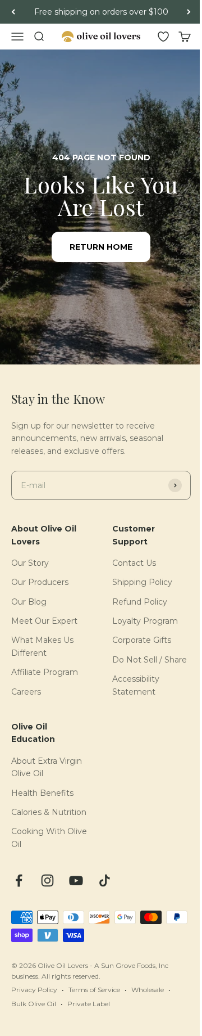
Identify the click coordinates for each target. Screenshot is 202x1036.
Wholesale (147, 989)
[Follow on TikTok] (104, 880)
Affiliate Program (44, 672)
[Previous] (13, 12)
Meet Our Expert (44, 621)
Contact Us (134, 563)
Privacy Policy (34, 989)
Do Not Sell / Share (149, 660)
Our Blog (29, 602)
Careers (26, 692)
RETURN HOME (101, 247)
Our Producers (39, 582)
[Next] (189, 12)
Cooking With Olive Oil (49, 837)
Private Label (88, 1003)
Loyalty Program (145, 621)
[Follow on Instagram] (47, 880)
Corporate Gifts (141, 640)
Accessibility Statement (135, 685)
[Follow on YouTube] (76, 880)
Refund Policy (139, 602)
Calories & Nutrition (48, 812)
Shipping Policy (142, 582)
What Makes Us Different (42, 646)
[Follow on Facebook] (18, 880)
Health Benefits (42, 793)
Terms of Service (94, 989)
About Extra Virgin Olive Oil (46, 767)
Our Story (30, 563)
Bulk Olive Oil (33, 1003)
